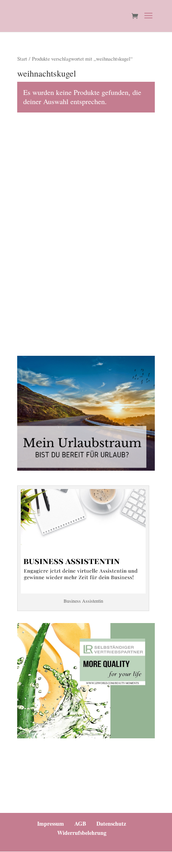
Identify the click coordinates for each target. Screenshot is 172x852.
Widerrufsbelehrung (81, 832)
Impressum (50, 823)
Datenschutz (111, 823)
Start (22, 58)
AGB (80, 823)
